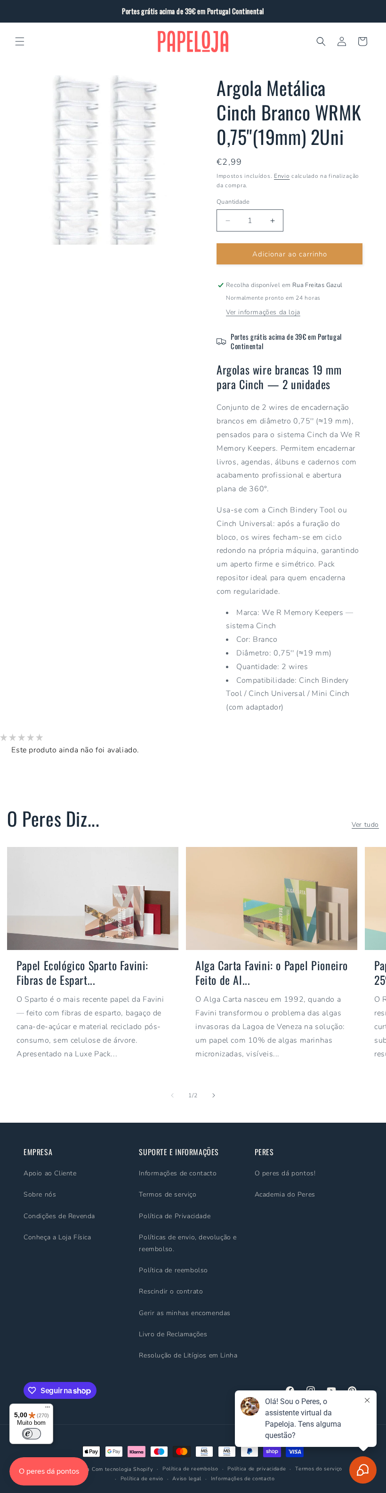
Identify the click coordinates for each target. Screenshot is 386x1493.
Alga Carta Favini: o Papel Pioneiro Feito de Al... (271, 972)
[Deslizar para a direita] (213, 1095)
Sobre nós (40, 1194)
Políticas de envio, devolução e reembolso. (188, 1243)
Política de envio (142, 1478)
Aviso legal (186, 1478)
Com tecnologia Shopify (122, 1469)
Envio (282, 176)
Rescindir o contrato (171, 1291)
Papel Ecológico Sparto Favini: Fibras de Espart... (82, 972)
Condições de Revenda (59, 1216)
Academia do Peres (285, 1194)
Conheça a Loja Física (57, 1237)
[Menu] (47, 1409)
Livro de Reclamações (173, 1334)
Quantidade (233, 202)
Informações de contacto (178, 1173)
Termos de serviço (167, 1194)
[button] (19, 41)
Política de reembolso (173, 1270)
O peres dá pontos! (285, 1173)
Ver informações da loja (263, 312)
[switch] (31, 1433)
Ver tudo (365, 824)
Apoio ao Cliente (50, 1173)
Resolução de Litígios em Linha (188, 1355)
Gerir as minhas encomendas (185, 1313)
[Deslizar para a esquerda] (172, 1095)
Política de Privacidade (174, 1216)
